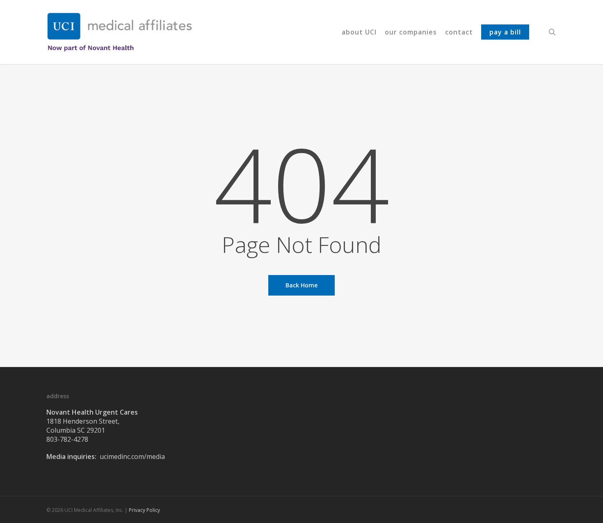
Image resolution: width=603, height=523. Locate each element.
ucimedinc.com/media (132, 456)
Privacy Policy (144, 510)
